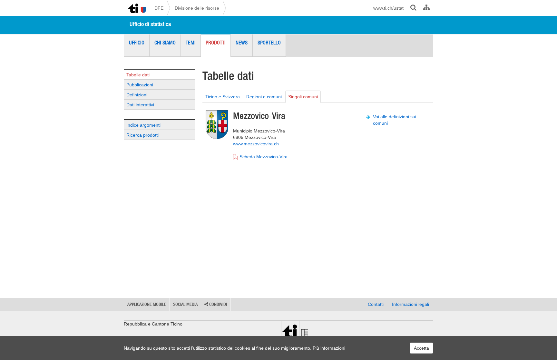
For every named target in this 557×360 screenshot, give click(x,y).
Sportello (269, 42)
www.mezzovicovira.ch (256, 143)
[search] (413, 8)
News (242, 42)
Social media (185, 304)
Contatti (376, 304)
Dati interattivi (140, 104)
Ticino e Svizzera (222, 96)
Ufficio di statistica (150, 24)
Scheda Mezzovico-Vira (263, 156)
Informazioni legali (410, 304)
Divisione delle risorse (197, 8)
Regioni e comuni (264, 96)
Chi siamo (165, 42)
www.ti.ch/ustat (388, 8)
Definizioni (136, 94)
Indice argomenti (143, 125)
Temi (191, 42)
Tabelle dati (138, 74)
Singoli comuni (303, 96)
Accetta (421, 348)
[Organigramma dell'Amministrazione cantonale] (426, 8)
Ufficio (136, 42)
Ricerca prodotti (142, 135)
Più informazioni (329, 348)
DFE (158, 8)
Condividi (217, 304)
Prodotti (216, 42)
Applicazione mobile (146, 304)
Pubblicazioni (139, 84)
